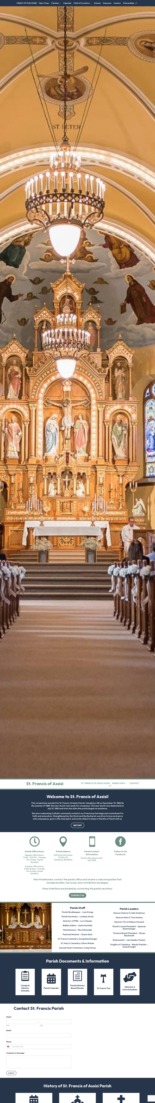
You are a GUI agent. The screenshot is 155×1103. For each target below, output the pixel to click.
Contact (134, 784)
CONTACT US (77, 895)
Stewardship (128, 3)
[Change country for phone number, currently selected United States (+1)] (8, 1046)
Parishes (55, 3)
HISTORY (77, 825)
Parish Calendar (51, 988)
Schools (97, 3)
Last (41, 1025)
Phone (8, 1042)
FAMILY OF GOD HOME (27, 3)
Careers (117, 3)
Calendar (67, 3)
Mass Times (44, 3)
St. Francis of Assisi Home (95, 784)
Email (9, 1031)
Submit (11, 1073)
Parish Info (118, 784)
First (7, 1025)
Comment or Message (15, 1053)
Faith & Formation (82, 3)
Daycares (107, 3)
